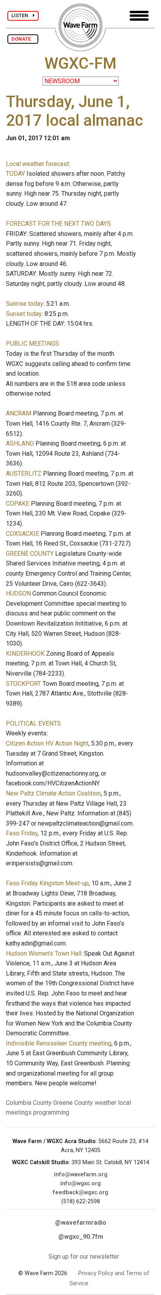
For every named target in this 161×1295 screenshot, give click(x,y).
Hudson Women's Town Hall (43, 953)
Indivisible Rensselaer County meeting (58, 1043)
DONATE (22, 39)
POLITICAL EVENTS (33, 723)
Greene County (73, 1102)
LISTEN (22, 15)
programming (51, 1112)
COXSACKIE (22, 533)
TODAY (15, 173)
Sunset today (24, 314)
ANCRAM (18, 413)
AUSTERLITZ (23, 473)
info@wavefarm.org (80, 1174)
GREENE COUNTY (30, 553)
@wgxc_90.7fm (80, 1236)
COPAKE (17, 503)
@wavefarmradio (80, 1222)
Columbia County (29, 1102)
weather (105, 1102)
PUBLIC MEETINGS (32, 343)
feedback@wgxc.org (80, 1192)
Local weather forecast (37, 164)
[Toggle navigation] (139, 16)
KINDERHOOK (25, 653)
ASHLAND (20, 443)
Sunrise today (24, 303)
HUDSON (18, 593)
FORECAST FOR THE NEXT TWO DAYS (58, 223)
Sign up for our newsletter (83, 1256)
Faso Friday (22, 833)
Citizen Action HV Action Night (47, 743)
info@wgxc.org (80, 1183)
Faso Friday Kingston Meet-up (47, 883)
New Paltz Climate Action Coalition (53, 793)
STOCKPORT (23, 683)
